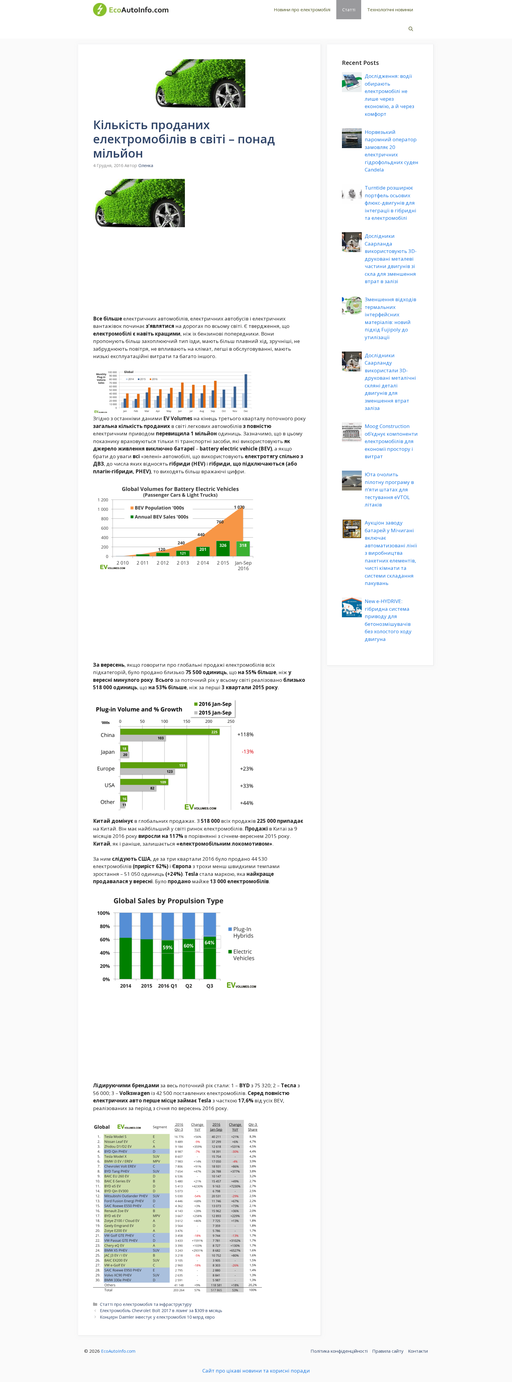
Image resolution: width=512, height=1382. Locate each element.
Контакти (418, 1351)
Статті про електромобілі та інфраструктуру (145, 1304)
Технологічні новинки (390, 9)
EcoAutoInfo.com (118, 1351)
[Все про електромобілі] (130, 9)
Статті (348, 9)
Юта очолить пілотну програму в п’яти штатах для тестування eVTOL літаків (389, 489)
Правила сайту (388, 1351)
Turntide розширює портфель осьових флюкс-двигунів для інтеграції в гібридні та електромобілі (390, 202)
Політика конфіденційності (339, 1351)
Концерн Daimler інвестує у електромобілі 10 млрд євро (157, 1317)
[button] (411, 29)
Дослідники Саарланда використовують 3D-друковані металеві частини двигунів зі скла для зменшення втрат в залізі (391, 259)
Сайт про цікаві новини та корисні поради (256, 1370)
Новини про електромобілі (302, 9)
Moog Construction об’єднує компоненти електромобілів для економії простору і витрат (391, 441)
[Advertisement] (199, 271)
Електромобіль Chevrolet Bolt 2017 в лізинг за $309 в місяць (161, 1310)
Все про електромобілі (215, 9)
